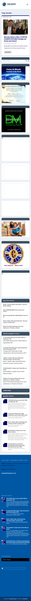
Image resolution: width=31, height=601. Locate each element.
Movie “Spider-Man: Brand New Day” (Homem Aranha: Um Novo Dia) (17, 422)
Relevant (10, 408)
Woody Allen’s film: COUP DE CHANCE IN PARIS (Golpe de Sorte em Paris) (15, 39)
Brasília (16, 403)
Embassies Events (21, 405)
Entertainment (9, 43)
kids (25, 437)
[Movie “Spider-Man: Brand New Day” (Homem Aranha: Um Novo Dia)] (5, 423)
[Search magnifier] (28, 61)
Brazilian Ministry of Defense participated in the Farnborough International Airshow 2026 (16, 445)
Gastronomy (20, 437)
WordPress (25, 598)
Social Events (15, 408)
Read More (7, 52)
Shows (25, 438)
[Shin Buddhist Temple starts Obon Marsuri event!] (5, 432)
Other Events (21, 407)
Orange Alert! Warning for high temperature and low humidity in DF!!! (18, 414)
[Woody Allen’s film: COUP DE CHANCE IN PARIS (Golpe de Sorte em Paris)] (15, 27)
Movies (14, 43)
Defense (23, 448)
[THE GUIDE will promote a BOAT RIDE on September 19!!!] (5, 401)
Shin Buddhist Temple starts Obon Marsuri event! (17, 431)
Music (9, 438)
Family (16, 407)
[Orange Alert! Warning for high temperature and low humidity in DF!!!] (5, 415)
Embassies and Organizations (22, 502)
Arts (5, 43)
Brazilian (23, 403)
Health (16, 418)
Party (18, 438)
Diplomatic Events (12, 404)
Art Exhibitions (17, 433)
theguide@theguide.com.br (9, 473)
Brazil (19, 403)
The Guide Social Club (19, 439)
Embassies (18, 404)
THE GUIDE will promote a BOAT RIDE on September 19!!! (17, 401)
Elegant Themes (13, 598)
